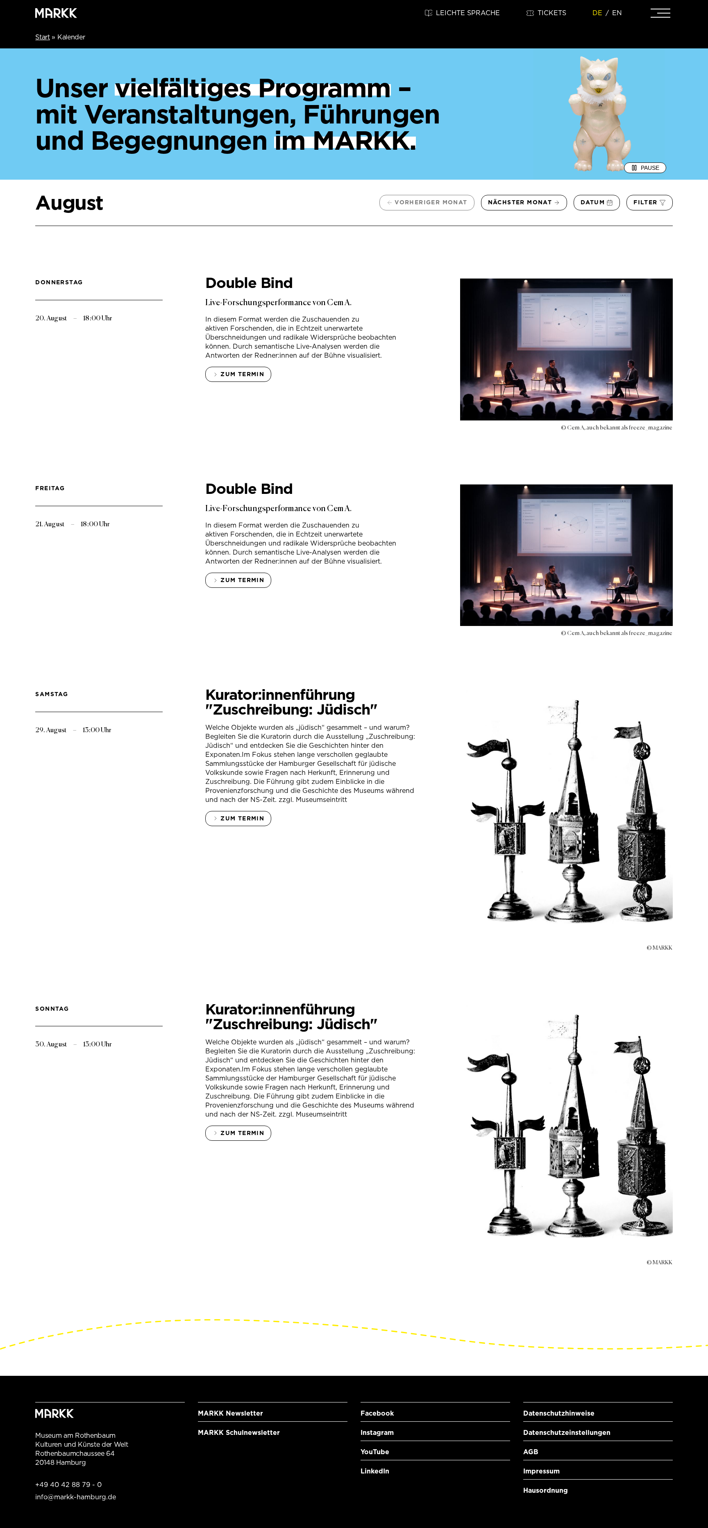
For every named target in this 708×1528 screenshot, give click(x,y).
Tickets (552, 13)
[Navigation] (660, 13)
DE (597, 13)
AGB (530, 1452)
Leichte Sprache (468, 13)
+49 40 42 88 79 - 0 (68, 1485)
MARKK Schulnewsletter (239, 1433)
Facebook (377, 1413)
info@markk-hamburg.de (75, 1497)
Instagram (377, 1433)
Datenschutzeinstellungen (566, 1433)
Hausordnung (545, 1490)
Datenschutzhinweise (559, 1413)
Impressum (541, 1471)
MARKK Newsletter (230, 1413)
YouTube (375, 1452)
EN (617, 13)
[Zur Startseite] (56, 13)
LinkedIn (375, 1471)
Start (42, 37)
